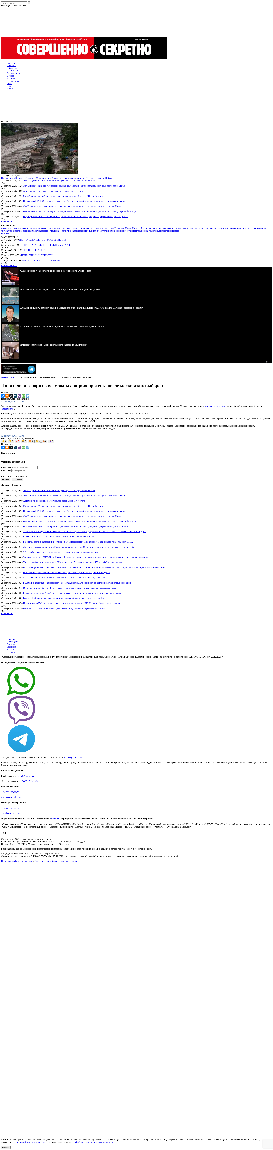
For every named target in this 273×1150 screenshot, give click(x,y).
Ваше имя (6, 467)
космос (4, 228)
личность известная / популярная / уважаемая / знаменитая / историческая (220, 228)
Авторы (11, 649)
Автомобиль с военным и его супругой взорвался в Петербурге (54, 191)
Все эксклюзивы (9, 265)
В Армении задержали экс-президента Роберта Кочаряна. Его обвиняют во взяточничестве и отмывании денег (77, 583)
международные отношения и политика (52, 231)
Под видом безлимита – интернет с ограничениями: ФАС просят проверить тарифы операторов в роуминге (75, 216)
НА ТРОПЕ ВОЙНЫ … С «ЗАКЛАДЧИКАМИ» (43, 240)
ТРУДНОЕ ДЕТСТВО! (34, 250)
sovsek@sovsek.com (26, 776)
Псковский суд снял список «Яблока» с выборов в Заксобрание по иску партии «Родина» (66, 572)
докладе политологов (215, 406)
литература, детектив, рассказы (16, 231)
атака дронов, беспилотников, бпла (25, 228)
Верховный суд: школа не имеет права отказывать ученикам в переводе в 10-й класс (64, 608)
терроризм (261, 228)
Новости (11, 639)
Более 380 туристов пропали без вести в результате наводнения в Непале (58, 536)
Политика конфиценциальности (16, 861)
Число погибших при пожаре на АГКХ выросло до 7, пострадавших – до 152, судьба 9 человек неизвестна (75, 562)
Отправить (17, 479)
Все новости (7, 221)
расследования (79, 231)
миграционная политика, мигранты (151, 231)
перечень (56, 818)
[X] (11, 396)
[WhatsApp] (23, 396)
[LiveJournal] (15, 396)
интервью (174, 231)
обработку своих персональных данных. (94, 1142)
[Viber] (19, 396)
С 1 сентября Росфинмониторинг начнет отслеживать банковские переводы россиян (64, 577)
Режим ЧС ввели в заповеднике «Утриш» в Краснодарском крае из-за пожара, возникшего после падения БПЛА (78, 542)
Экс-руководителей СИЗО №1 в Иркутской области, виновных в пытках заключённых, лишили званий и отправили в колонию (85, 557)
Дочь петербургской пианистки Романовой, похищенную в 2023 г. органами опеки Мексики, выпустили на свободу (80, 547)
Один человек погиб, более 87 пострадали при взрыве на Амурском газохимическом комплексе (69, 588)
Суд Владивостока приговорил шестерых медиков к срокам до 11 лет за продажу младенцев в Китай (72, 206)
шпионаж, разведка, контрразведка (97, 228)
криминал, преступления (98, 231)
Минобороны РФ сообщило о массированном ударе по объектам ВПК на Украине (63, 196)
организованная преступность (169, 228)
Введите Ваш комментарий (14, 476)
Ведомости (7, 409)
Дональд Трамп (139, 228)
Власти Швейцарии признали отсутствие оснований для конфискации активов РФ (63, 598)
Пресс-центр (13, 641)
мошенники (117, 231)
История (11, 652)
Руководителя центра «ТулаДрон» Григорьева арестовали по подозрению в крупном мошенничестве (72, 593)
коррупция (128, 231)
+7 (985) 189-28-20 (73, 757)
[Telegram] (27, 396)
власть (150, 228)
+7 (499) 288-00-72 (29, 781)
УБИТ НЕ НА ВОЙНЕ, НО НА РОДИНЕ (41, 260)
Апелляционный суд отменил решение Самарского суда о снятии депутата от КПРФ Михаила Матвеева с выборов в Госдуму (84, 531)
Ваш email (6, 470)
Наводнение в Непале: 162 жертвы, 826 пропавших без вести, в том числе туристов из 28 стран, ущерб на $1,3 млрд (57, 178)
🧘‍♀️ (51, 441)
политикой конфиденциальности (32, 1142)
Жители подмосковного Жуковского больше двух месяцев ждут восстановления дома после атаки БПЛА (74, 186)
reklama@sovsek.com (11, 797)
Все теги (5, 233)
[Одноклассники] (7, 396)
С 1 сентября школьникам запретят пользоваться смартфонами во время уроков (61, 552)
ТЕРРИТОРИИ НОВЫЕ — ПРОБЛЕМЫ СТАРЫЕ (46, 245)
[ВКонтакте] (3, 396)
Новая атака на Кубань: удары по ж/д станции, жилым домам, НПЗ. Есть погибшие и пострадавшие (71, 603)
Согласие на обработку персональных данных (57, 861)
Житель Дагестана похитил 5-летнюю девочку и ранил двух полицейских (59, 180)
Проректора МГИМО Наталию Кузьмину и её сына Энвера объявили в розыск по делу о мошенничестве (74, 201)
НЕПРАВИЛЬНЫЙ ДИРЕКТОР (37, 255)
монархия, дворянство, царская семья (61, 228)
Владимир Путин (123, 228)
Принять (5, 1147)
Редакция (11, 647)
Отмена (5, 479)
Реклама (11, 644)
